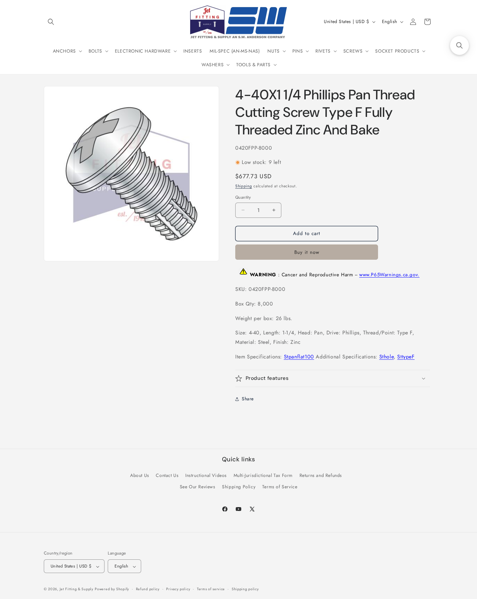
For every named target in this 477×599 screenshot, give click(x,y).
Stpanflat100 (299, 356)
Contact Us (167, 475)
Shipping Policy (238, 486)
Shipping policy (245, 589)
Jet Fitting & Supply (76, 589)
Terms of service (211, 589)
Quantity (243, 197)
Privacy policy (178, 589)
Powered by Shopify (112, 589)
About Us (139, 475)
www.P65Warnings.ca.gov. (389, 274)
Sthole (386, 356)
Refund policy (148, 589)
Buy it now (306, 252)
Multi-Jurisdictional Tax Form (263, 475)
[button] (51, 22)
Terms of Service (280, 486)
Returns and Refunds (321, 475)
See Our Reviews (197, 486)
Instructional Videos (206, 475)
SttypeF (405, 356)
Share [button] (248, 398)
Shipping (243, 186)
